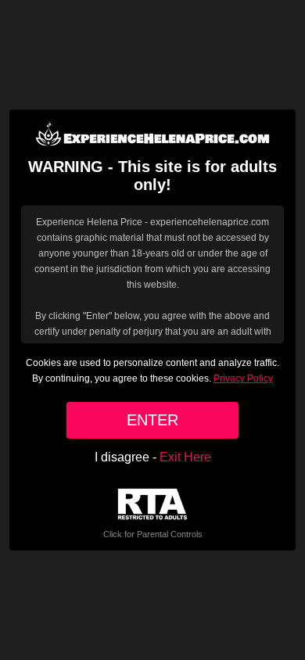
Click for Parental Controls (153, 534)
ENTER (152, 420)
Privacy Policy (243, 378)
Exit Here (185, 457)
